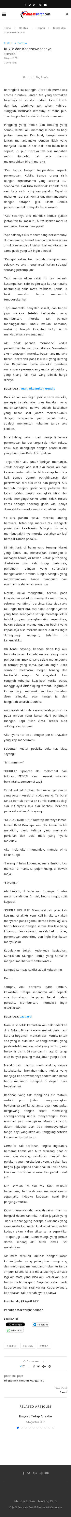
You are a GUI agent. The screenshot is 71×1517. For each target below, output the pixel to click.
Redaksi (11, 54)
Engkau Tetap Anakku (35, 1416)
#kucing (28, 1345)
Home (7, 28)
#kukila (43, 1345)
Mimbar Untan (24, 1501)
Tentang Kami (47, 1501)
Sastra (23, 28)
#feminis (11, 1345)
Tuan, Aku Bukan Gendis (37, 388)
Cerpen (40, 28)
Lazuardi (26, 1016)
